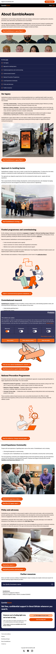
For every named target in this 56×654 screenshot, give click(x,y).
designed (25, 233)
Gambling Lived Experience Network (10, 460)
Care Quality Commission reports (12, 584)
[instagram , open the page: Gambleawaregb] (32, 651)
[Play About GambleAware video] (28, 43)
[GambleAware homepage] (5, 5)
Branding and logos (5, 639)
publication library (42, 254)
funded (32, 233)
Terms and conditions (6, 634)
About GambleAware (5, 641)
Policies (3, 636)
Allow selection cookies (28, 340)
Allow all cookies (46, 340)
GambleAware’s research (7, 303)
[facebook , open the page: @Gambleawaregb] (28, 651)
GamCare (39, 236)
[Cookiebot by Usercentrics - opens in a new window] (48, 313)
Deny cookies (10, 340)
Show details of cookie (46, 336)
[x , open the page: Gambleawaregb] (24, 651)
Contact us (3, 643)
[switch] (21, 331)
